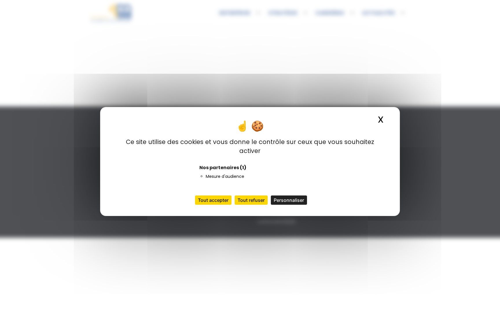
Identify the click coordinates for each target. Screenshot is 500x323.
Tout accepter (213, 200)
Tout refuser (251, 200)
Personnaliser (289, 200)
